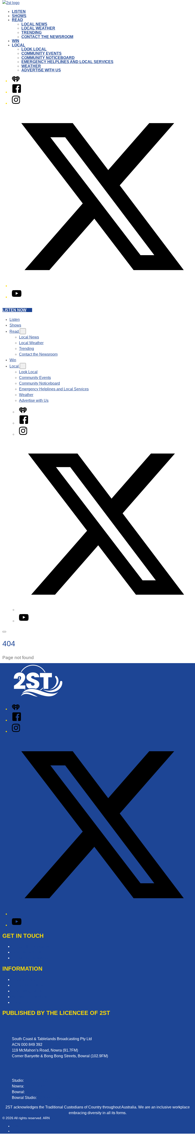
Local (18, 45)
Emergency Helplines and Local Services (67, 62)
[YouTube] (16, 297)
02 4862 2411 (37, 1092)
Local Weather (38, 28)
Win (15, 41)
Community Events (41, 53)
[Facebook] (16, 92)
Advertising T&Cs (27, 991)
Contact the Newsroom (47, 37)
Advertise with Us (41, 70)
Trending (31, 32)
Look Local (34, 49)
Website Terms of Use (30, 997)
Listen (19, 12)
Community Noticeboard (48, 58)
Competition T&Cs (27, 985)
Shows (19, 16)
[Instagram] (16, 103)
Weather (31, 66)
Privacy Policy (24, 980)
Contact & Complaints (30, 946)
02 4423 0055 (36, 1086)
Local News (34, 24)
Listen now (14, 310)
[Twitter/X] (102, 286)
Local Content (23, 1002)
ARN (15, 1126)
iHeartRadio (21, 1131)
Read (17, 20)
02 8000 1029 (49, 1098)
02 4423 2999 (36, 1080)
